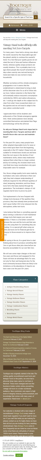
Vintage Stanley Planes (15, 294)
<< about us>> (25, 399)
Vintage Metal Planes (14, 317)
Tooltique (20, 5)
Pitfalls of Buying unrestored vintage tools (17, 353)
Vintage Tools (19, 413)
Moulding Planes (13, 310)
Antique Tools (23, 426)
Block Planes (11, 313)
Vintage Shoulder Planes (16, 302)
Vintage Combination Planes (17, 306)
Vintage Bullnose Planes (16, 298)
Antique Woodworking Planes (18, 287)
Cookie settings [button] (8, 455)
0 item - (28, 25)
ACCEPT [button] (19, 455)
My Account (15, 25)
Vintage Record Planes (15, 290)
